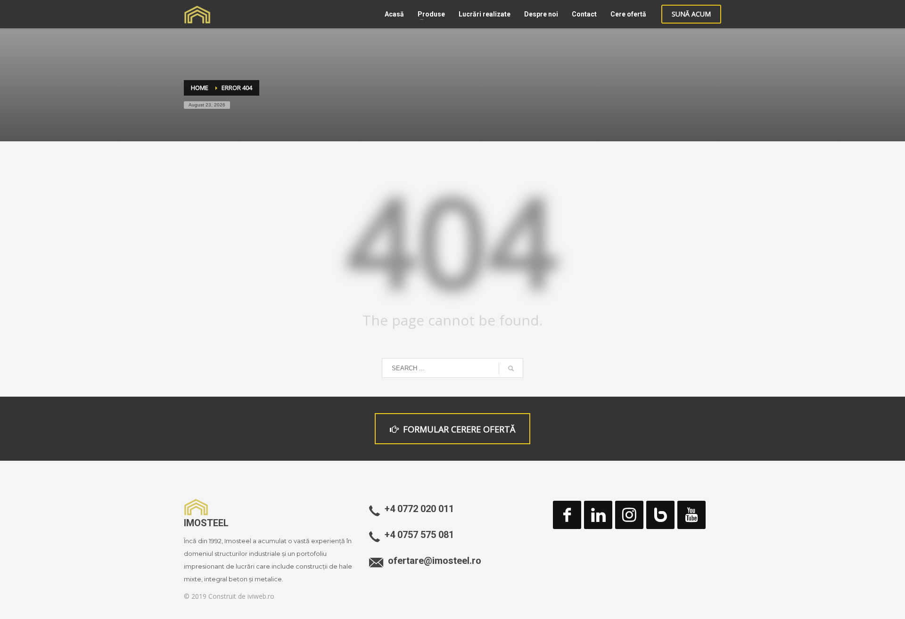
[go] (511, 368)
